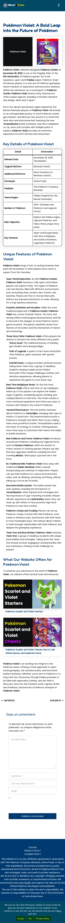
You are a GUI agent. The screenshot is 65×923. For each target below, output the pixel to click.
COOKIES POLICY (32, 854)
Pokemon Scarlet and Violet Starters (24, 611)
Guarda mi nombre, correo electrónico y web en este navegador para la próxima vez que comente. (30, 806)
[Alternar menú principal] (59, 5)
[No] (61, 912)
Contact (32, 847)
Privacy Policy (42, 918)
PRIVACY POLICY (32, 850)
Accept (20, 918)
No (30, 918)
